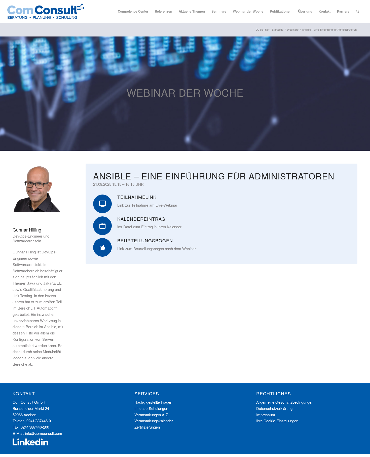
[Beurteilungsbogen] (102, 247)
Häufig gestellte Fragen (153, 402)
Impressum (265, 414)
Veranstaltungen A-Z (151, 414)
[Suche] (357, 11)
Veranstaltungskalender (153, 420)
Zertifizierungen (147, 427)
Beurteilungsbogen (145, 240)
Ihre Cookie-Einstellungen (277, 420)
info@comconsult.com (43, 433)
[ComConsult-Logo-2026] (45, 11)
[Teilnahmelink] (102, 204)
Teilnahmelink (137, 197)
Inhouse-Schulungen (151, 408)
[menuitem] (133, 11)
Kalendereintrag (141, 218)
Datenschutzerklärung (274, 408)
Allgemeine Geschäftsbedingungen (284, 402)
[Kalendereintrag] (102, 225)
